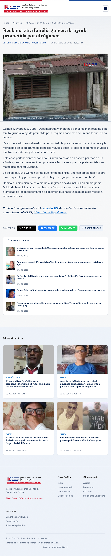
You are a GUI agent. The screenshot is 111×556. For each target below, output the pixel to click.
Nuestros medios (66, 487)
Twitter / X (28, 228)
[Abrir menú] (106, 8)
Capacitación (12, 521)
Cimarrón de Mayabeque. (50, 212)
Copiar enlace (93, 228)
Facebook (49, 228)
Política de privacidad (16, 525)
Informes (87, 491)
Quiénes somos (65, 495)
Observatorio (64, 491)
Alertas (17, 23)
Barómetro (88, 487)
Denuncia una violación (17, 517)
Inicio (6, 23)
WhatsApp (69, 228)
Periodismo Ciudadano (94, 495)
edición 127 (50, 208)
